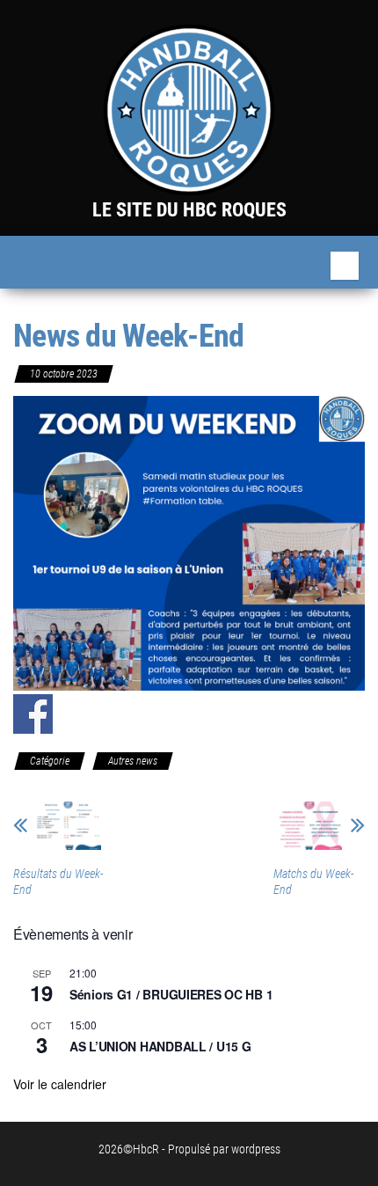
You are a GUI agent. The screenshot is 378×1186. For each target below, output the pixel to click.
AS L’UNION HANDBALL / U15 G (160, 1046)
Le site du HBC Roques (189, 210)
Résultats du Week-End (58, 882)
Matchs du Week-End (313, 882)
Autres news (132, 761)
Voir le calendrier (59, 1084)
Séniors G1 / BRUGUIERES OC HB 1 (171, 994)
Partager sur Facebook (33, 714)
